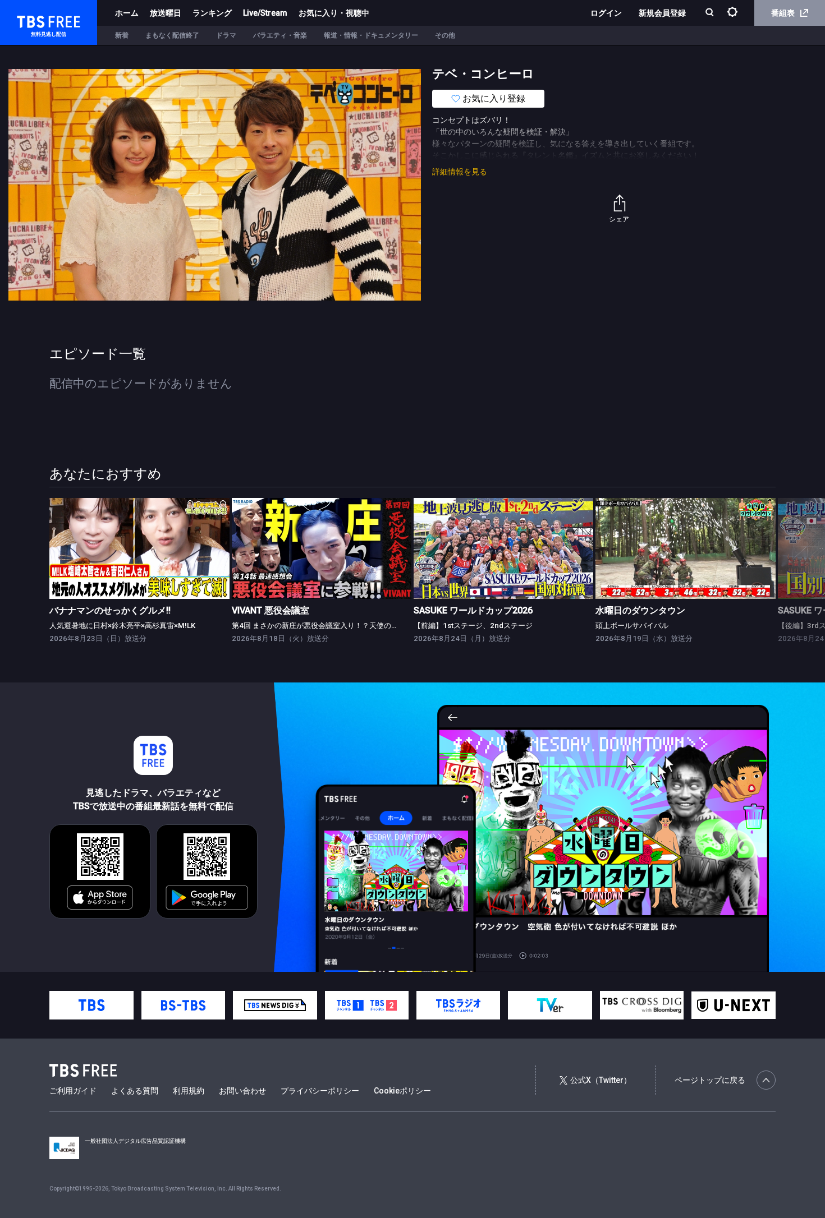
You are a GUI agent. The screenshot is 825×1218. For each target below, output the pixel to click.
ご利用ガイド (73, 1090)
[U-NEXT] (733, 1005)
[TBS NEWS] (275, 1005)
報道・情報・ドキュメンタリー (371, 35)
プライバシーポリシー (320, 1090)
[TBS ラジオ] (458, 1005)
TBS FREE (30, 20)
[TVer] (550, 1005)
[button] (775, 569)
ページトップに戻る (710, 1080)
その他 (445, 35)
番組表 (783, 12)
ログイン (606, 12)
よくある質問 (134, 1090)
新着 (122, 35)
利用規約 (188, 1090)
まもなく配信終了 (172, 35)
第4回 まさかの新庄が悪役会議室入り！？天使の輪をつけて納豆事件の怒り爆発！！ (370, 625)
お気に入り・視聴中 (334, 12)
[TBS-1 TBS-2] (367, 1005)
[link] (139, 548)
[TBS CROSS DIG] (642, 1005)
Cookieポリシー (402, 1090)
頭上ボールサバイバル (631, 625)
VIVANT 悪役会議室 (270, 610)
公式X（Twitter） (600, 1080)
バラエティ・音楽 (280, 35)
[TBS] (91, 1005)
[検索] (710, 13)
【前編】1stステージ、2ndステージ (473, 625)
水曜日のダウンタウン (640, 610)
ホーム (127, 12)
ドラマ (226, 35)
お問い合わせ (242, 1090)
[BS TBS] (183, 1005)
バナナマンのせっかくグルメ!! (110, 610)
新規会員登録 (662, 12)
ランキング (212, 12)
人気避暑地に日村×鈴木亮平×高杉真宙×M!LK (122, 625)
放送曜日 (165, 12)
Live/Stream (265, 12)
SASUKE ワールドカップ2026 (473, 610)
